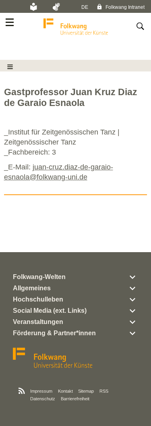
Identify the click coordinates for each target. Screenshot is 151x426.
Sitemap (86, 391)
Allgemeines (32, 288)
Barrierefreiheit (75, 398)
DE (84, 7)
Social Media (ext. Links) (50, 310)
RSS (103, 391)
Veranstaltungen (38, 321)
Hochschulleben (38, 299)
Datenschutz (42, 398)
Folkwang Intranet (124, 7)
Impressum (41, 391)
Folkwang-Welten (39, 276)
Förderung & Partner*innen (54, 333)
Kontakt (65, 391)
